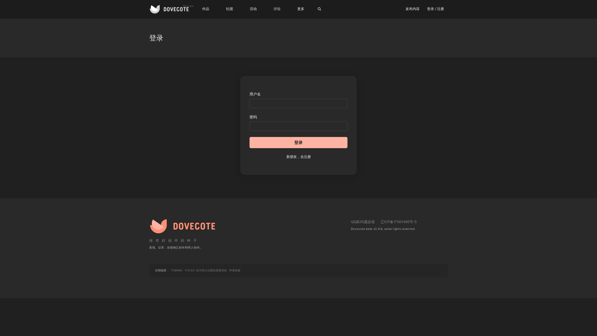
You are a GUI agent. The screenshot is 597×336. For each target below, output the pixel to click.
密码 (253, 117)
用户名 (255, 94)
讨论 (277, 9)
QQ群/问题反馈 (363, 222)
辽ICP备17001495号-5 (399, 222)
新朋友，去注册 (298, 156)
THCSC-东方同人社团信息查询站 (206, 270)
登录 (298, 142)
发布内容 (413, 9)
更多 (300, 9)
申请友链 (234, 270)
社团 (229, 9)
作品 (205, 9)
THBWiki (176, 270)
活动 (253, 9)
